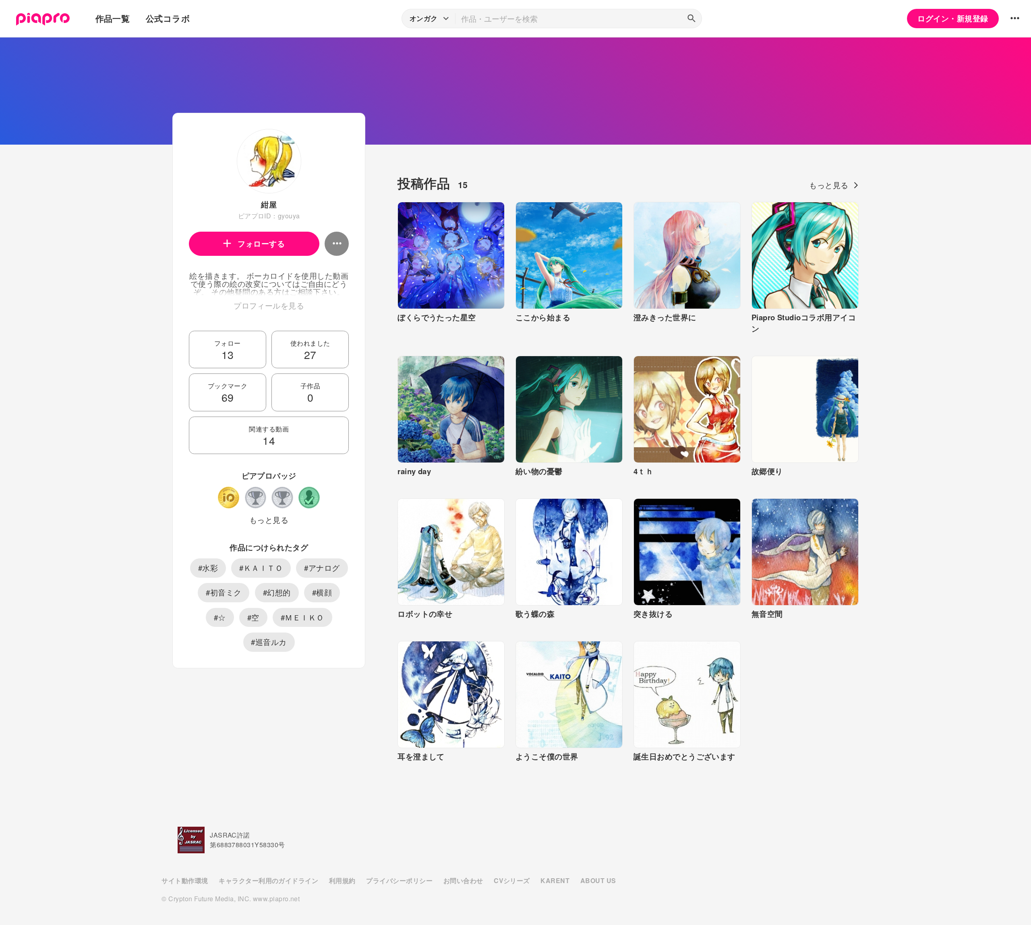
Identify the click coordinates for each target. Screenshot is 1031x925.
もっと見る (268, 519)
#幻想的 (277, 592)
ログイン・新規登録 (952, 18)
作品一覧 (112, 18)
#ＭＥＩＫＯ (302, 617)
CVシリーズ (512, 880)
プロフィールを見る (269, 305)
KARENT (554, 880)
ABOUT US (598, 880)
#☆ (220, 617)
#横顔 (322, 592)
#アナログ (322, 567)
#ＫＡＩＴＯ (261, 567)
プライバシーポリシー (399, 880)
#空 (253, 617)
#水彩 (208, 567)
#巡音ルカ (268, 642)
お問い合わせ (463, 880)
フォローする (261, 243)
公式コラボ (168, 18)
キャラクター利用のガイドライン (268, 880)
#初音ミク (223, 592)
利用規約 (342, 880)
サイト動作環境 (184, 880)
